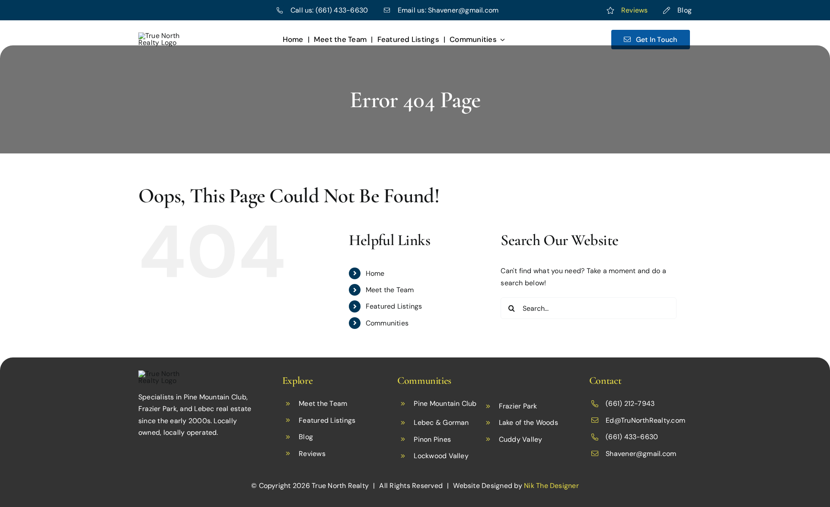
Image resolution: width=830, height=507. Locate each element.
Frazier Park (518, 406)
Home (375, 273)
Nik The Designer (551, 485)
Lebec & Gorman (441, 422)
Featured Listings (394, 306)
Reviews (634, 10)
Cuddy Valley (521, 439)
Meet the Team (390, 289)
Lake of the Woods (528, 422)
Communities (387, 323)
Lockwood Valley (441, 455)
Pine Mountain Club (445, 403)
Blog (684, 10)
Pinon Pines (432, 439)
